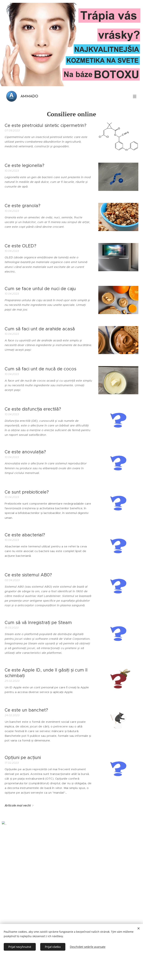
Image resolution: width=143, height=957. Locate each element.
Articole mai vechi (18, 805)
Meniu (134, 96)
